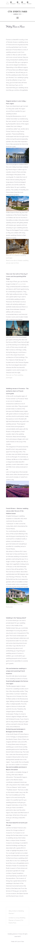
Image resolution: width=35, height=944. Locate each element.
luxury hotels (22, 284)
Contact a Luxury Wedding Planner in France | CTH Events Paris (17, 920)
